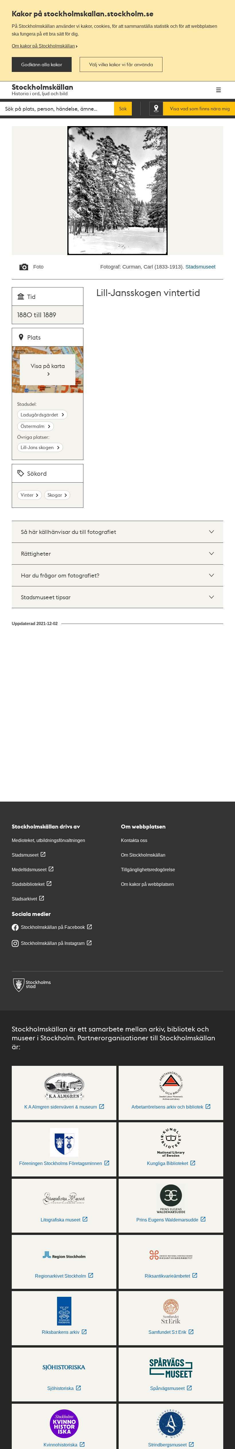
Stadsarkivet (24, 898)
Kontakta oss (134, 840)
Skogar (55, 495)
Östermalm (33, 426)
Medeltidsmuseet (29, 869)
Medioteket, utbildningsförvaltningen (48, 840)
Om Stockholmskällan (143, 855)
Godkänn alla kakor (41, 64)
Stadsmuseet (200, 267)
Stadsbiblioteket (28, 884)
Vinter (27, 495)
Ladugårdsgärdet (40, 415)
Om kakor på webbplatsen (147, 884)
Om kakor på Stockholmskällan (43, 45)
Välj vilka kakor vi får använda (121, 64)
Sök (123, 108)
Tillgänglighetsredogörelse (148, 869)
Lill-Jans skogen (38, 447)
